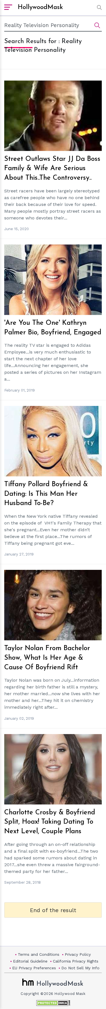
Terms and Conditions (38, 954)
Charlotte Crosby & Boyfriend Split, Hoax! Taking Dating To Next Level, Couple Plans (49, 822)
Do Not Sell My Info (80, 968)
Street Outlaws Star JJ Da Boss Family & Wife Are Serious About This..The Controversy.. (52, 168)
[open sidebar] (8, 8)
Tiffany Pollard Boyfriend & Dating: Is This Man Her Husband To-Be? (46, 494)
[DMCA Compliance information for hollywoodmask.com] (53, 1003)
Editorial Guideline (30, 961)
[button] (98, 7)
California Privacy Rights (75, 961)
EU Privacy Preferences (34, 968)
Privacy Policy (78, 954)
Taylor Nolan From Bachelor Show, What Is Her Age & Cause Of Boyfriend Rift (47, 658)
